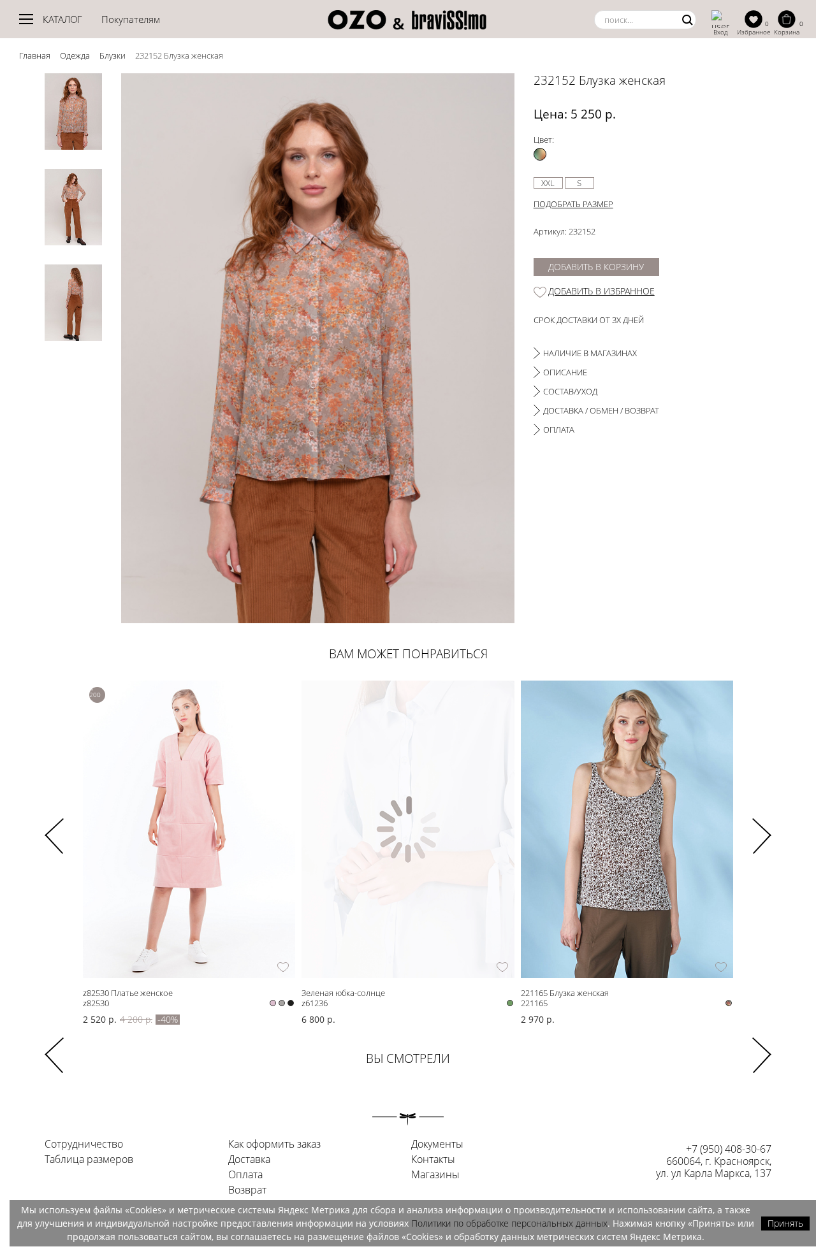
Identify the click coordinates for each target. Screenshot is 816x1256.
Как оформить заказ (274, 1144)
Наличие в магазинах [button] (590, 353)
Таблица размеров (89, 1159)
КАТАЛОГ (62, 19)
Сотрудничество (84, 1144)
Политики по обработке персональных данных (509, 1223)
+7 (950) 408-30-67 (728, 1149)
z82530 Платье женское (128, 992)
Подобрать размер (573, 204)
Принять (785, 1223)
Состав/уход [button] (570, 391)
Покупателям (130, 19)
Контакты (433, 1159)
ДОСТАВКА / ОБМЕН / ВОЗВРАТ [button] (601, 410)
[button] (761, 827)
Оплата (245, 1175)
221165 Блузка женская (565, 992)
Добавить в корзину (596, 267)
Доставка (249, 1159)
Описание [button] (565, 372)
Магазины (435, 1175)
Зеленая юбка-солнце (343, 992)
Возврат (247, 1190)
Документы (437, 1144)
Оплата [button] (558, 429)
